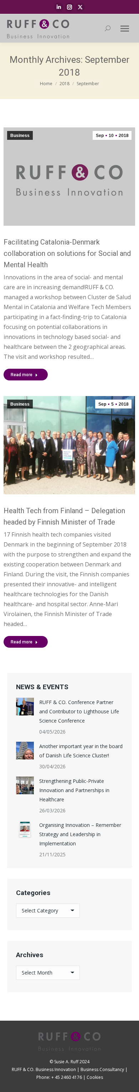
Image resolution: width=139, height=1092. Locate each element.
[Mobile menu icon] (125, 28)
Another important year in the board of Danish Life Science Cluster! (81, 751)
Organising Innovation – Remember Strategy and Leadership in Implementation (80, 834)
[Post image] (25, 706)
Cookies (95, 1077)
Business (20, 135)
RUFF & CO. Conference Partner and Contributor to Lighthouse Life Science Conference (79, 711)
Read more (21, 374)
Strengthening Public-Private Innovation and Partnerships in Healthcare (74, 790)
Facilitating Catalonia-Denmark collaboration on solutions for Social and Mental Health (67, 253)
